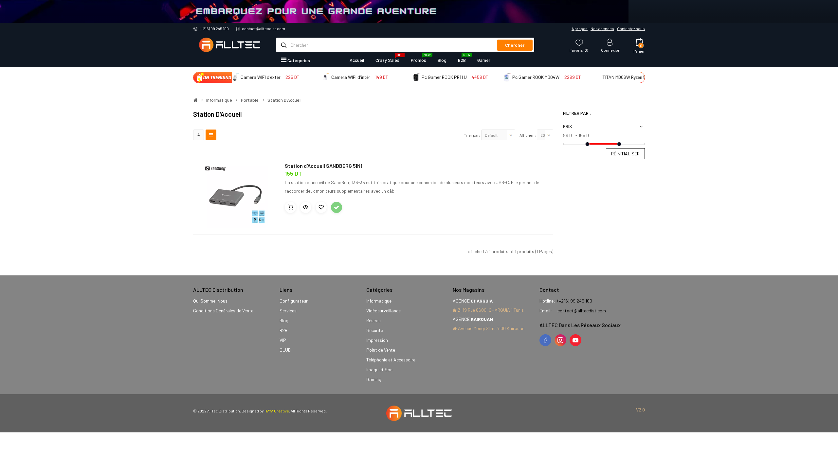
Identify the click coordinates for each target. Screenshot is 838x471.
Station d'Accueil (284, 100)
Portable (250, 100)
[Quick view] (305, 207)
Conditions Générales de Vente (223, 310)
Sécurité (374, 330)
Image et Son (379, 369)
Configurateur (294, 301)
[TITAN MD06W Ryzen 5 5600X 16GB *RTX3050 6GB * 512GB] (586, 77)
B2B (283, 330)
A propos (580, 28)
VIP (283, 340)
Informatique (219, 100)
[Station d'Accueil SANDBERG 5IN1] (234, 193)
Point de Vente (380, 350)
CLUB (285, 350)
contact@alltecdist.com (263, 28)
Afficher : (527, 135)
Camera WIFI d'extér (249, 77)
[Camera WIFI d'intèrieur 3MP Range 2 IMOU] (314, 77)
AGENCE (473, 301)
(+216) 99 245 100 (214, 28)
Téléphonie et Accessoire (390, 359)
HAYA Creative (276, 411)
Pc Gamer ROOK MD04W (524, 77)
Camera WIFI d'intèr (339, 77)
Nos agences (602, 28)
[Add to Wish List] (321, 207)
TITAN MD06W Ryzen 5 (613, 77)
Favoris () (579, 50)
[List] (211, 135)
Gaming (373, 379)
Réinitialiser (625, 153)
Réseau (373, 320)
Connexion (610, 50)
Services (288, 310)
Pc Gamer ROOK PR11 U (433, 77)
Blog (284, 320)
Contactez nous (631, 28)
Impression (377, 340)
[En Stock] (336, 207)
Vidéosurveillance (383, 310)
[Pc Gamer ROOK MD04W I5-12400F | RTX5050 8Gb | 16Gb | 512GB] (496, 77)
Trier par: (472, 135)
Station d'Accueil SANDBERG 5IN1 (323, 166)
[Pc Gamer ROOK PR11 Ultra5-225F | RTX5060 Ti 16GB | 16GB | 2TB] (405, 77)
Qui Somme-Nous (210, 301)
